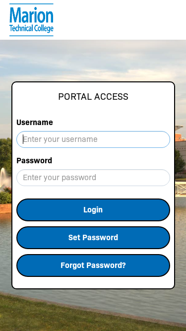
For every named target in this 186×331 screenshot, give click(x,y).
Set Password (93, 237)
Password (34, 160)
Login (93, 209)
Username (34, 122)
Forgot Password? (93, 265)
